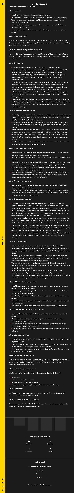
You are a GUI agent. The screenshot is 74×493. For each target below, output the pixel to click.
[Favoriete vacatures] (3, 4)
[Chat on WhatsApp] (2, 486)
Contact (38, 477)
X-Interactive (38, 485)
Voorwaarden (40, 474)
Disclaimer (39, 471)
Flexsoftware (47, 485)
